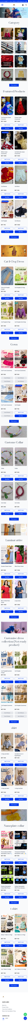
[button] (7, 109)
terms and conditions (7, 1009)
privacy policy (5, 1007)
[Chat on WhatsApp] (25, 1014)
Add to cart (7, 124)
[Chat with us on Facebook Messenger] (25, 1018)
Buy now (7, 128)
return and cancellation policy (9, 1011)
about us (4, 1005)
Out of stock (7, 381)
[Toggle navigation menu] (2, 5)
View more (14, 85)
